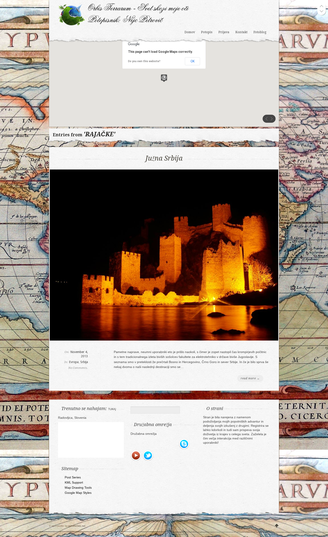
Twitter (148, 456)
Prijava (223, 32)
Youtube (136, 456)
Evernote (136, 444)
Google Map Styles (78, 492)
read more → (250, 378)
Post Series (73, 477)
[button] (164, 78)
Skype (184, 444)
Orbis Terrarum (123, 14)
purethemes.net (76, 526)
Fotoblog (259, 32)
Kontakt (241, 32)
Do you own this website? (144, 61)
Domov (190, 32)
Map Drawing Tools (78, 487)
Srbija (84, 362)
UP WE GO (276, 526)
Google (160, 444)
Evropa (74, 362)
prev (266, 118)
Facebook (148, 444)
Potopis (206, 32)
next (271, 118)
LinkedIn (172, 444)
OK (193, 61)
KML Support (74, 482)
